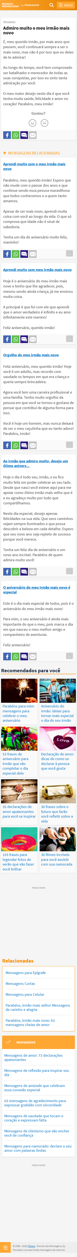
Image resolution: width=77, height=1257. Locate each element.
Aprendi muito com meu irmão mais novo (37, 269)
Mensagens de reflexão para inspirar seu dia (36, 1072)
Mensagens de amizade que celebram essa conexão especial (34, 1087)
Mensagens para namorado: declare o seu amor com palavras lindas (38, 1148)
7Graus (31, 1246)
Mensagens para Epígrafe (26, 972)
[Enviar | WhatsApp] (15, 135)
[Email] (33, 135)
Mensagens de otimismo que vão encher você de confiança (36, 1133)
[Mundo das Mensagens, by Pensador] (20, 5)
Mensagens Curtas (20, 983)
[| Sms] (24, 135)
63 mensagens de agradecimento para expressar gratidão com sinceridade (35, 1102)
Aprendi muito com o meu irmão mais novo (34, 166)
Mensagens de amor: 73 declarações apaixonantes (33, 1057)
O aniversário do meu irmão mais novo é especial (36, 590)
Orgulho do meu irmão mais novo (31, 354)
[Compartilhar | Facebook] (7, 135)
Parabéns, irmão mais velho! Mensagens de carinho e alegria (38, 1007)
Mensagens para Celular (25, 994)
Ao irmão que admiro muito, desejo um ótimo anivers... (35, 463)
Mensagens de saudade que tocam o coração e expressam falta (33, 1118)
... (69, 253)
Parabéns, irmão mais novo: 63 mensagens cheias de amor (30, 1022)
